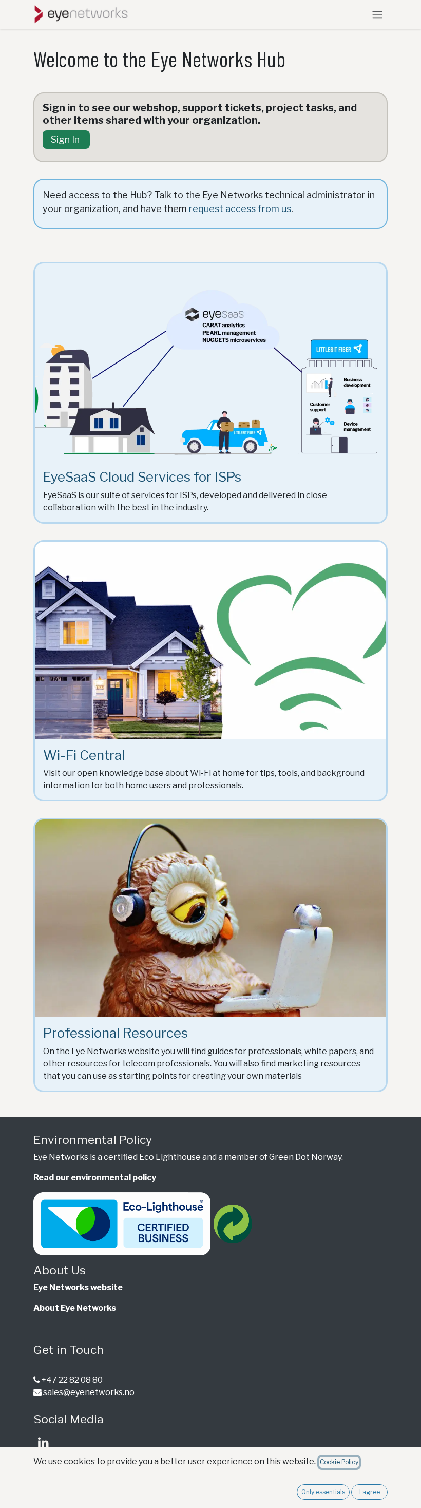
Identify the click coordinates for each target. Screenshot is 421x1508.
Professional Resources (115, 1033)
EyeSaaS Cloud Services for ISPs (142, 477)
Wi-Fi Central (84, 755)
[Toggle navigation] (377, 14)
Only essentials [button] (323, 1492)
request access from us (240, 208)
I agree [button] (369, 1492)
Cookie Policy (339, 1462)
